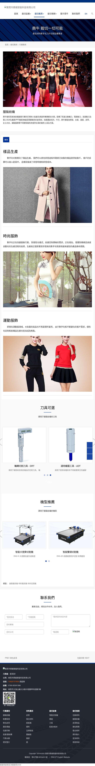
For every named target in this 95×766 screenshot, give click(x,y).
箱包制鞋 (76, 726)
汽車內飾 (6, 738)
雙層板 (28, 734)
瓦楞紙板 (29, 730)
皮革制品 (76, 722)
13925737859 (13, 681)
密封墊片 (6, 742)
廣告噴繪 (6, 726)
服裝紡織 (6, 715)
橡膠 (28, 738)
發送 (43, 641)
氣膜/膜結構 (7, 734)
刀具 (51, 722)
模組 (51, 719)
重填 (59, 641)
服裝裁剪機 (13, 583)
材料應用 (29, 711)
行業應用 (22, 44)
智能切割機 (53, 715)
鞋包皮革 (13, 658)
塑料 (28, 726)
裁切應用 (39, 13)
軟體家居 (6, 719)
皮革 (28, 715)
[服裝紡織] (47, 79)
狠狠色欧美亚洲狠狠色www (10, 764)
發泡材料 (76, 738)
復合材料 (29, 719)
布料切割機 (32, 583)
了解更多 (48, 482)
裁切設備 (26, 13)
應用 (6, 139)
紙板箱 (28, 722)
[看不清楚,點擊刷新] (76, 631)
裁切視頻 (51, 13)
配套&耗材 (53, 726)
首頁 (16, 13)
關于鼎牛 (64, 13)
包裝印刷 (80, 658)
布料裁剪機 (22, 583)
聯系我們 (76, 13)
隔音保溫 (76, 742)
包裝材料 (76, 715)
